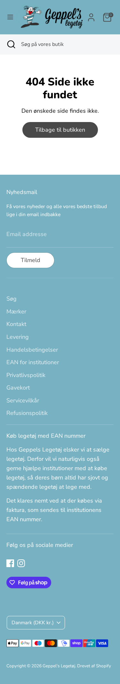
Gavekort (18, 387)
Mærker (16, 311)
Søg (11, 299)
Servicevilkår (22, 400)
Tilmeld (30, 260)
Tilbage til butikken (60, 130)
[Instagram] (21, 563)
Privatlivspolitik (25, 375)
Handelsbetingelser (32, 350)
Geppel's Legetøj (59, 666)
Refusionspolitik (27, 413)
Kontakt (16, 324)
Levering (17, 337)
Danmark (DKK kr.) (33, 622)
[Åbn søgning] (10, 44)
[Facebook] (10, 563)
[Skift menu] (8, 17)
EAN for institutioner (32, 362)
